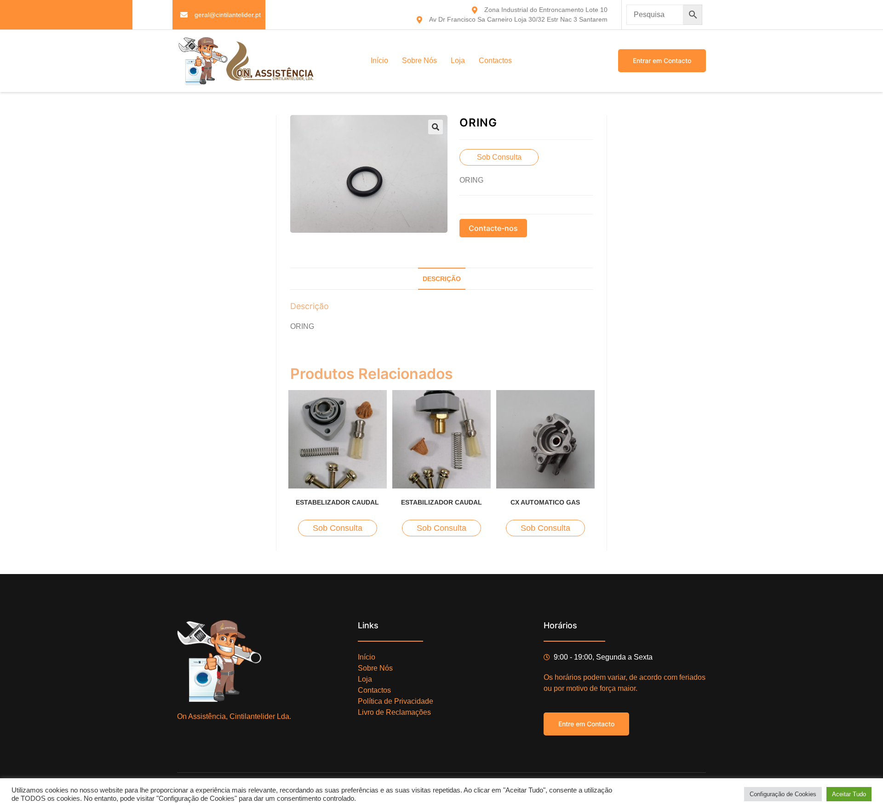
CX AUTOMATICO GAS (545, 502)
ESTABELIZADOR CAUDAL (337, 502)
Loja (458, 60)
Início (379, 60)
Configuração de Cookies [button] (783, 794)
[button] (435, 127)
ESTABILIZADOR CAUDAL (441, 502)
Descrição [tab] (442, 278)
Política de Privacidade (395, 701)
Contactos (495, 60)
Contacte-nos (493, 228)
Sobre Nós (419, 60)
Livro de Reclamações (394, 712)
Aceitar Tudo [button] (849, 794)
